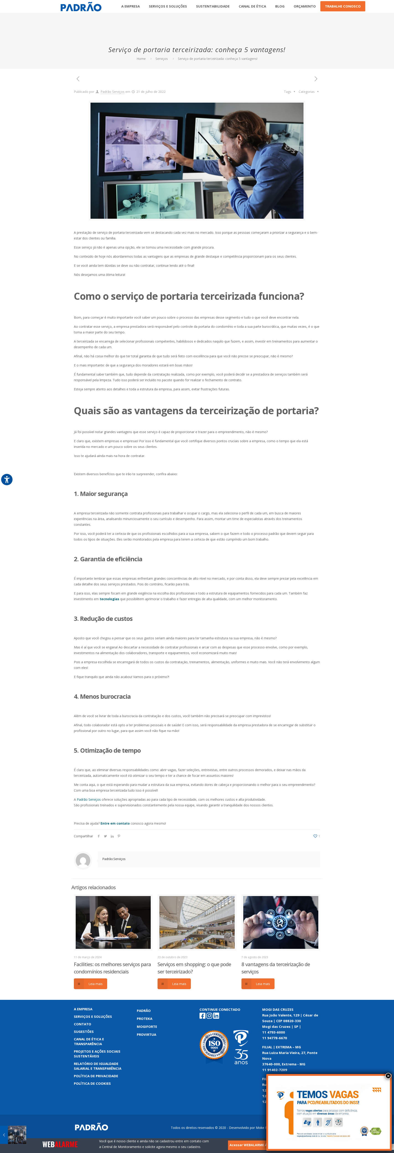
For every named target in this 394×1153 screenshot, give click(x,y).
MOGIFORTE (147, 1026)
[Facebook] (202, 1017)
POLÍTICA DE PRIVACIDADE (96, 1076)
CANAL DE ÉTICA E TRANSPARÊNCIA (89, 1041)
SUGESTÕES (84, 1031)
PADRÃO (144, 1010)
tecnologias (109, 599)
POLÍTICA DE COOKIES (92, 1083)
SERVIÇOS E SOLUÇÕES (93, 1016)
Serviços (162, 58)
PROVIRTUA (146, 1034)
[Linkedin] (216, 1017)
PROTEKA (144, 1018)
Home (141, 58)
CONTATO (82, 1024)
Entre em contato (115, 823)
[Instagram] (209, 1017)
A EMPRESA (83, 1009)
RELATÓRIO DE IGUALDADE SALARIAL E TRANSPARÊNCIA (97, 1066)
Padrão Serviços (112, 91)
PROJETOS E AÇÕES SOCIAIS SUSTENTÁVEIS (97, 1053)
